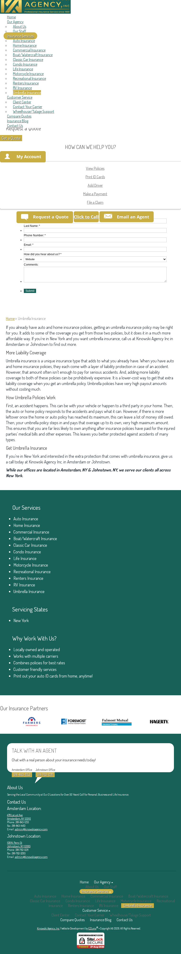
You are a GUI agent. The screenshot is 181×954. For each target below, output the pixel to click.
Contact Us (15, 125)
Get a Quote (11, 138)
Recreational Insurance (29, 78)
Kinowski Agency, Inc (48, 928)
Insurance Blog (17, 121)
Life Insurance (23, 69)
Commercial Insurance (29, 50)
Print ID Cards (95, 176)
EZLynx (92, 928)
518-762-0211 (45, 775)
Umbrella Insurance (27, 92)
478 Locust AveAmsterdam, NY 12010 (19, 816)
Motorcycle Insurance (28, 73)
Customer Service (19, 97)
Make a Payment (95, 193)
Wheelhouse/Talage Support (33, 111)
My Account (28, 156)
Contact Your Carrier (27, 106)
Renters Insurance (26, 83)
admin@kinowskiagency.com (31, 829)
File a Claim (95, 202)
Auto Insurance (24, 40)
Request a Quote (51, 217)
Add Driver (95, 185)
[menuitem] (93, 26)
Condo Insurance (25, 64)
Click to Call (86, 217)
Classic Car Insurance (28, 59)
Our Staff (19, 31)
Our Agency (15, 21)
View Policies (95, 168)
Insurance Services (20, 36)
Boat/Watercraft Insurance (33, 54)
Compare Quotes (19, 116)
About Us (19, 26)
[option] (24, 722)
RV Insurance (22, 87)
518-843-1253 (21, 775)
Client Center (22, 102)
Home (11, 17)
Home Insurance (25, 45)
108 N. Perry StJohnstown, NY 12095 (18, 844)
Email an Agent (133, 217)
